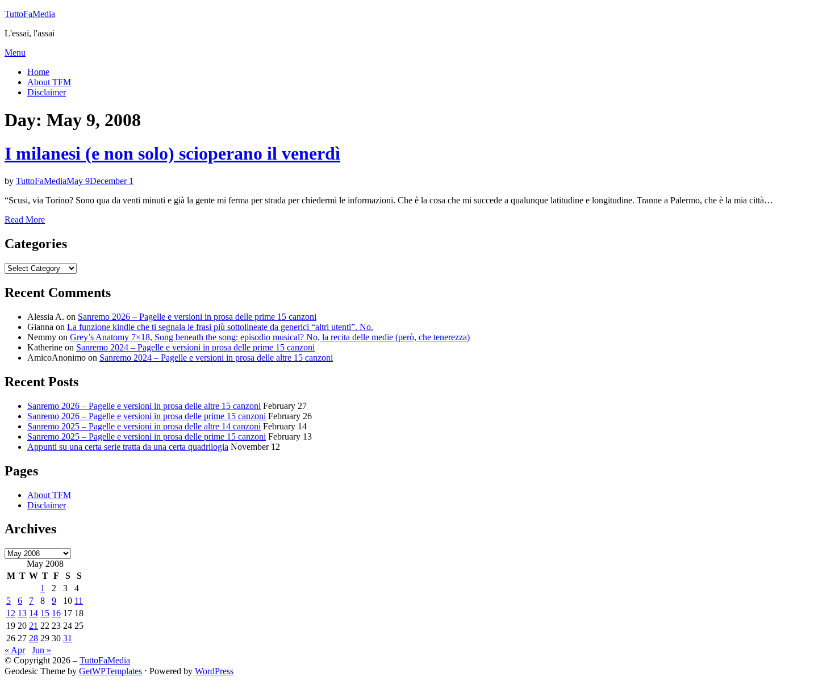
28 (33, 638)
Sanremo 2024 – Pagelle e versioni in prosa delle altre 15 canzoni (216, 357)
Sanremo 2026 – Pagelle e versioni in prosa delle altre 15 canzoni (144, 406)
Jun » (41, 650)
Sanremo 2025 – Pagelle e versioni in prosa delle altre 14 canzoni (144, 426)
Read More (25, 219)
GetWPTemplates (110, 671)
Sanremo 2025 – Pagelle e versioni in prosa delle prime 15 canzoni (146, 436)
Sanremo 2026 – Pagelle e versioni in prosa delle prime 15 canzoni (197, 316)
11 (78, 600)
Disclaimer (46, 92)
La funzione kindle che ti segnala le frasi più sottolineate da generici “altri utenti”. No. (220, 327)
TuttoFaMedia (30, 14)
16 (56, 613)
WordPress (214, 671)
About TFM (49, 82)
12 (10, 613)
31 (67, 638)
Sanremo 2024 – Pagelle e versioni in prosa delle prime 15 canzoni (195, 347)
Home (38, 72)
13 (22, 613)
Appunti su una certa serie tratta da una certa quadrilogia (127, 447)
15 (44, 613)
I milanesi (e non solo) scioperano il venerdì (172, 153)
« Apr (15, 650)
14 (33, 613)
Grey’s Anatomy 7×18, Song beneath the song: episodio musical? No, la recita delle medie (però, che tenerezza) (270, 337)
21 (33, 625)
